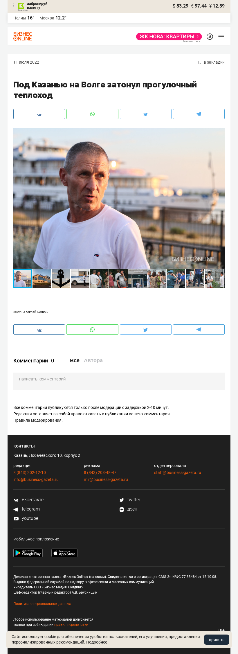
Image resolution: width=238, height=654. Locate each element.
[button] (219, 133)
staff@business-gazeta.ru (177, 472)
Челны (19, 18)
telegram (30, 509)
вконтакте (32, 499)
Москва (46, 18)
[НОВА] (167, 36)
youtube (29, 518)
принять (216, 639)
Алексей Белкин (35, 312)
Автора (93, 360)
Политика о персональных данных (42, 604)
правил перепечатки (71, 625)
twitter (133, 499)
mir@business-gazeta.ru (106, 479)
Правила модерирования (37, 420)
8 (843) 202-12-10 (29, 472)
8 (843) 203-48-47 (100, 472)
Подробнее (96, 642)
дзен (131, 509)
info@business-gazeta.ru (36, 479)
